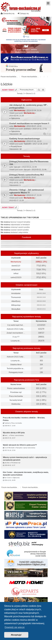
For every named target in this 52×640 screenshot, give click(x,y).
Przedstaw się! (16, 392)
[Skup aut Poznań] (26, 48)
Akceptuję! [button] (16, 635)
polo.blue (7, 462)
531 (37, 273)
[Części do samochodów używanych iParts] (26, 30)
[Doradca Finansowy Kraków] (26, 505)
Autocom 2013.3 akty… (16, 329)
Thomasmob (16, 297)
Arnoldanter (16, 293)
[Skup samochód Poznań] (26, 582)
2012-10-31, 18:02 (16, 183)
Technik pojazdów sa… (16, 368)
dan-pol (17, 167)
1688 (38, 262)
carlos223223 (16, 277)
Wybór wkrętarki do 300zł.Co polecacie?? (20, 445)
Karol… (6, 435)
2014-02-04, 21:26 (16, 116)
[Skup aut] (26, 58)
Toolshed (7, 423)
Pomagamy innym (16, 372)
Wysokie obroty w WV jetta (14, 433)
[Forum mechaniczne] (21, 7)
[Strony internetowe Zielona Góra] (26, 553)
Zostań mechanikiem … (16, 333)
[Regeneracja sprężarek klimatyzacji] (26, 592)
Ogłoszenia (15, 118)
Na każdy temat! (16, 400)
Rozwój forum (16, 146)
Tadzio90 (27, 144)
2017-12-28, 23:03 (40, 144)
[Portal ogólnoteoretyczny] (26, 544)
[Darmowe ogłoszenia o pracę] (26, 525)
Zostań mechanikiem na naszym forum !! (29, 123)
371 (37, 277)
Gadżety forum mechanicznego (24, 138)
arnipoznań (15, 270)
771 (37, 266)
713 (37, 269)
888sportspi (16, 305)
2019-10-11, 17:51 (39, 129)
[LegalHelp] (26, 67)
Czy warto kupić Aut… (15, 325)
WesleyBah (15, 309)
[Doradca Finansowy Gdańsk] (26, 496)
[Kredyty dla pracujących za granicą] (26, 534)
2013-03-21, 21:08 (39, 170)
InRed (16, 274)
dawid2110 (16, 266)
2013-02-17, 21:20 (16, 200)
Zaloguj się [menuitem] (24, 13)
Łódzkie (6, 84)
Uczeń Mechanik (9, 447)
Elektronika (16, 404)
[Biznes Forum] (26, 515)
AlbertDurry (15, 301)
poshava (27, 129)
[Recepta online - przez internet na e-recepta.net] (26, 39)
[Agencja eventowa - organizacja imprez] (26, 601)
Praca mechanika (16, 396)
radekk (16, 177)
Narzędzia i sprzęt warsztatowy (25, 447)
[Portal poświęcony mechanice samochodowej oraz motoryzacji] (26, 21)
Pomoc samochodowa (16, 388)
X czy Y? (16, 337)
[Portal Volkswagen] (26, 573)
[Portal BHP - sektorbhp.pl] (26, 563)
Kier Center (7, 477)
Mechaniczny (19, 110)
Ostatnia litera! (16, 365)
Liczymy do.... (16, 341)
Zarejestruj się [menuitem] (8, 13)
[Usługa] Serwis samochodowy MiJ (26, 175)
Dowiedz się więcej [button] (15, 627)
